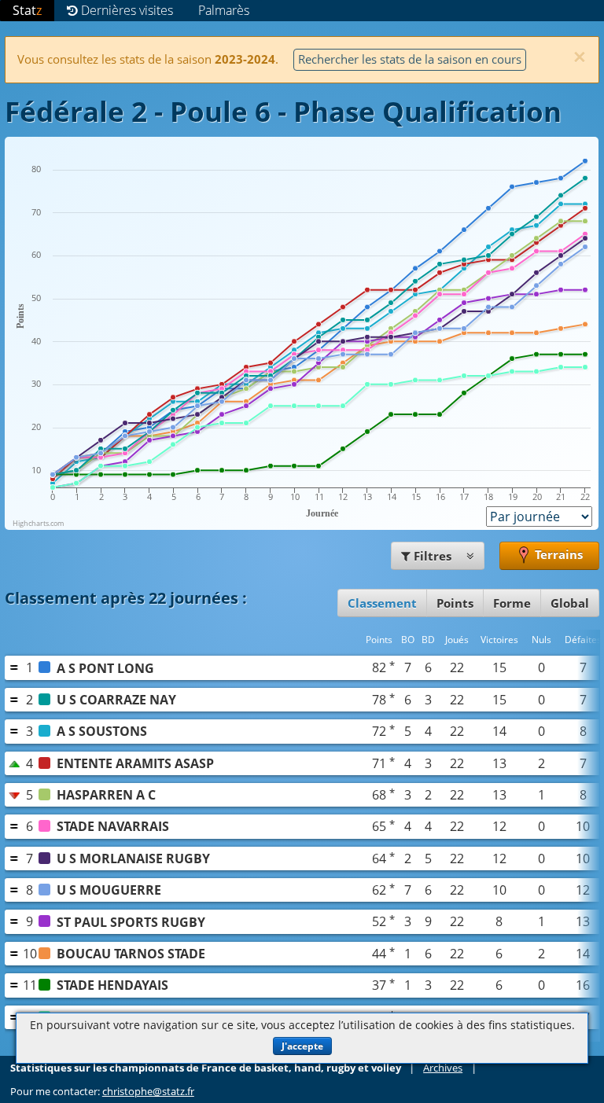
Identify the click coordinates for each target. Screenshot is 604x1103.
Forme (512, 603)
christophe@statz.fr (148, 1091)
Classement (382, 603)
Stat (27, 10)
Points (454, 603)
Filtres (433, 556)
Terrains (557, 554)
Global (570, 603)
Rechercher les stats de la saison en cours (409, 59)
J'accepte (302, 1046)
